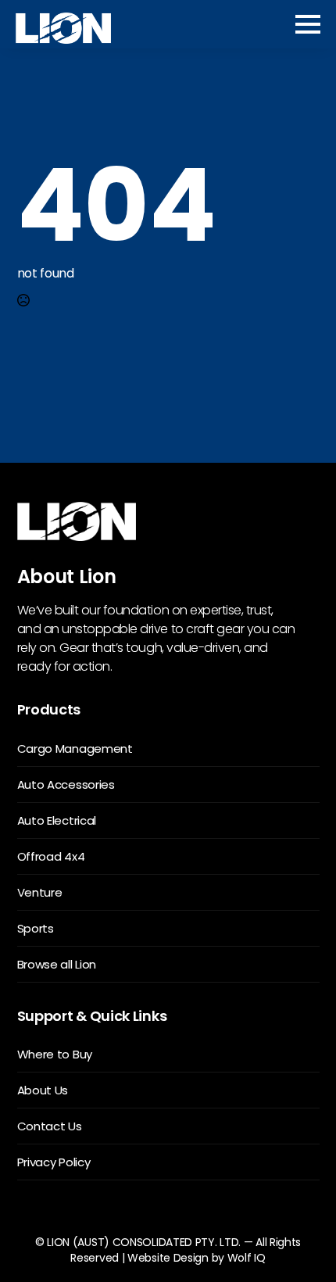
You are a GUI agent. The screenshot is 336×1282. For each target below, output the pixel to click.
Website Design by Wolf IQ (196, 1258)
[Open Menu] (307, 24)
